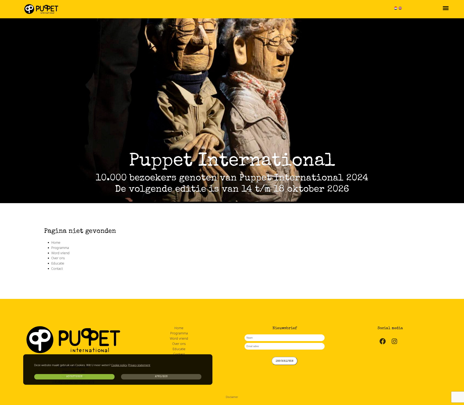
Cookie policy (119, 365)
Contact (57, 268)
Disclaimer (232, 397)
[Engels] (400, 9)
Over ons (58, 258)
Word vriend (60, 253)
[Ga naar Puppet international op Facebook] (382, 343)
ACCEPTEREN (74, 376)
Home (55, 242)
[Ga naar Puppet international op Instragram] (394, 343)
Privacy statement (139, 365)
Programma (60, 247)
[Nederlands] (395, 9)
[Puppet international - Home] (41, 10)
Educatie (57, 263)
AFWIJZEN (161, 376)
